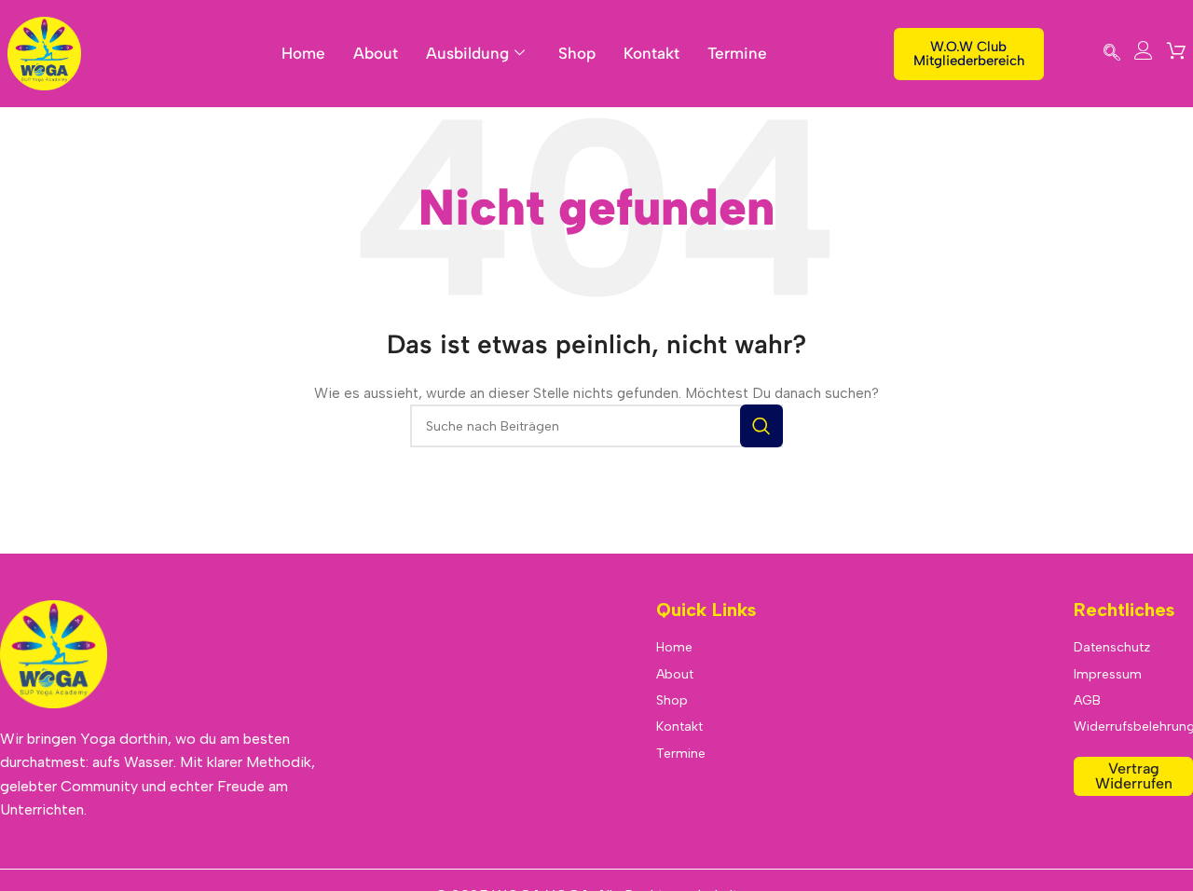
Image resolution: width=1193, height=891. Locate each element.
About (375, 53)
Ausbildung (467, 53)
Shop (577, 53)
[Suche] (761, 425)
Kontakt (651, 53)
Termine (737, 53)
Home (303, 53)
